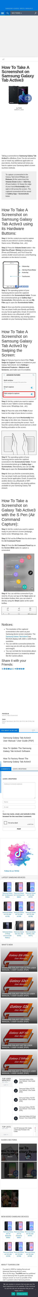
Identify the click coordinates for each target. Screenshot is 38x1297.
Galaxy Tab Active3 (7, 721)
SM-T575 (22, 721)
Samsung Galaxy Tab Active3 (17, 636)
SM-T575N (28, 721)
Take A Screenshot (12, 715)
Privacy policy (22, 1294)
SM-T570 (16, 721)
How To (4, 715)
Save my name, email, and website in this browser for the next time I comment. (19, 815)
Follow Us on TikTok (11, 871)
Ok (13, 1294)
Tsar (20, 108)
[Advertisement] (19, 36)
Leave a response (19, 769)
